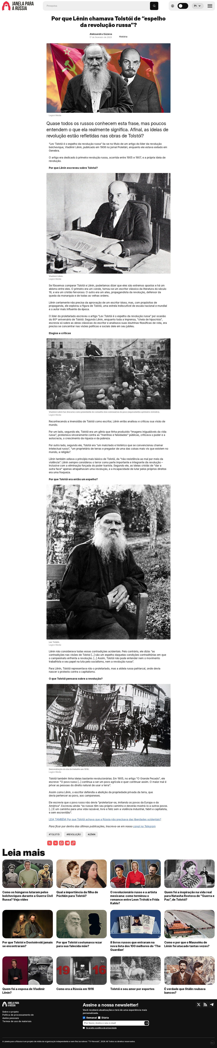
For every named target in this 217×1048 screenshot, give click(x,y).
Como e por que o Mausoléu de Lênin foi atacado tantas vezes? (186, 944)
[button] (148, 4)
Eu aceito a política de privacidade (101, 1028)
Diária (105, 1017)
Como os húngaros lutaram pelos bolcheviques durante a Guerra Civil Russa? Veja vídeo (27, 895)
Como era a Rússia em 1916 (75, 989)
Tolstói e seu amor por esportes (132, 989)
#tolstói (54, 834)
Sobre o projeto (10, 1011)
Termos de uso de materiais (16, 1021)
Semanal (91, 1017)
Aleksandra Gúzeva (101, 34)
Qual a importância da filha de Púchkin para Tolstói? (77, 894)
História (123, 36)
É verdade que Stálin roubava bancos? (184, 990)
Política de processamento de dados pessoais (18, 1016)
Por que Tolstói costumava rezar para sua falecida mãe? (79, 944)
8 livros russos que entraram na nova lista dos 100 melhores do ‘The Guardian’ (135, 946)
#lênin (91, 834)
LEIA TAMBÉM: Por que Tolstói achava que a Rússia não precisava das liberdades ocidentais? (105, 819)
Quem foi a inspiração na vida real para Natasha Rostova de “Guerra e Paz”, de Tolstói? (189, 895)
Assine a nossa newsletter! (110, 1005)
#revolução (74, 834)
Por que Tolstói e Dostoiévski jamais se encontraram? (27, 944)
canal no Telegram (144, 826)
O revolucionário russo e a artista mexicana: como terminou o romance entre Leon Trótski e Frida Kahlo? (134, 897)
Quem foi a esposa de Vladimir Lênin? (23, 990)
